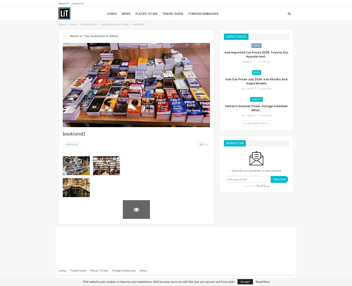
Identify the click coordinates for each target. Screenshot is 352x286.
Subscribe (279, 179)
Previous (72, 144)
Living (112, 14)
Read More (263, 281)
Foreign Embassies (203, 14)
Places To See (99, 270)
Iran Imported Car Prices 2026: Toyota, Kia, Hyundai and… (256, 54)
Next (203, 144)
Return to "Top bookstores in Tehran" (94, 36)
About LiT (63, 3)
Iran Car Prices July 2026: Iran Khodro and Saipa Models (256, 81)
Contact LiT (78, 3)
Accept (245, 281)
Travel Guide (173, 14)
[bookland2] (76, 165)
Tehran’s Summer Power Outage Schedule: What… (256, 108)
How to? (257, 99)
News (126, 14)
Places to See (146, 14)
